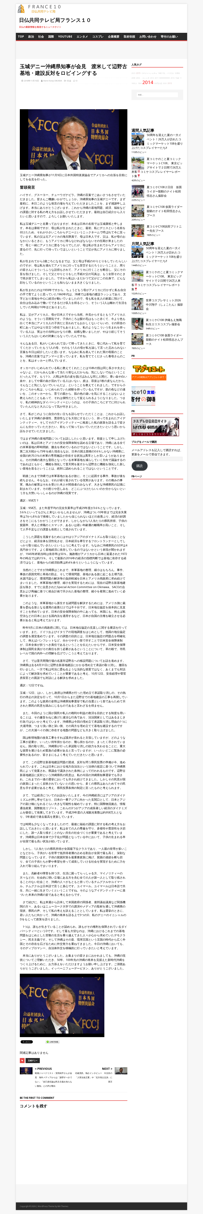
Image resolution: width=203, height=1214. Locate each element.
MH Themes (63, 1206)
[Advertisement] (101, 50)
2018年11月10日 (31, 80)
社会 (41, 36)
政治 (31, 36)
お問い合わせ (148, 36)
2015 (138, 73)
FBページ (136, 476)
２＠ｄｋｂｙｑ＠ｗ (149, 73)
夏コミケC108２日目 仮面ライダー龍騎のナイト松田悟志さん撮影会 (164, 191)
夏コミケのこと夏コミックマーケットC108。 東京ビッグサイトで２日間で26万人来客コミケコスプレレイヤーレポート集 (157, 167)
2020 (165, 83)
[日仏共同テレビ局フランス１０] (41, 11)
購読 (139, 466)
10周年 (177, 73)
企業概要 (113, 36)
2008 (133, 78)
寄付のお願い (169, 36)
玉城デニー (32, 1060)
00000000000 (164, 78)
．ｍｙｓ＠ (145, 78)
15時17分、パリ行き (166, 73)
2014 (147, 82)
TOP (21, 36)
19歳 (177, 78)
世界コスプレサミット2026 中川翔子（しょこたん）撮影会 (164, 304)
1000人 (134, 83)
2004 (138, 78)
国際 (51, 36)
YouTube (65, 36)
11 (181, 78)
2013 (169, 83)
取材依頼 (129, 36)
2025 (133, 73)
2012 (152, 78)
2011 (157, 78)
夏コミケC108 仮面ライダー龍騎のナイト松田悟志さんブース (165, 211)
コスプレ (98, 36)
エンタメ (82, 36)
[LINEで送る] (52, 1042)
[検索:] (157, 94)
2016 (172, 78)
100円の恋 (158, 83)
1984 (140, 83)
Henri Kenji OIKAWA (52, 80)
